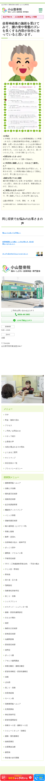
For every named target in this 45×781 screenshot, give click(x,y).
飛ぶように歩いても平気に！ (11, 233)
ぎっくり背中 (10, 548)
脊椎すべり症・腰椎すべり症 (16, 725)
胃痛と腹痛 (9, 531)
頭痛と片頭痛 (10, 488)
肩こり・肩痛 (10, 688)
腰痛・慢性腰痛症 (12, 736)
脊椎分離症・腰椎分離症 (14, 666)
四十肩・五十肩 (11, 580)
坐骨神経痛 (9, 693)
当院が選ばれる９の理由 (14, 447)
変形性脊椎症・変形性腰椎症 (16, 671)
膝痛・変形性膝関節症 (13, 612)
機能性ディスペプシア (13, 510)
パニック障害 (10, 515)
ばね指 (7, 682)
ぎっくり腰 (9, 655)
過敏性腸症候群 (11, 521)
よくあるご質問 (11, 452)
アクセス (8, 425)
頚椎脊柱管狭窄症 (12, 591)
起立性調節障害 (11, 504)
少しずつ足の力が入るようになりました (15, 254)
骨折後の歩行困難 (12, 758)
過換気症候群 (10, 499)
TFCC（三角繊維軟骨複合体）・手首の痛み (22, 564)
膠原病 (7, 752)
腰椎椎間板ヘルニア (13, 483)
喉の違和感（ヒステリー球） (16, 526)
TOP (6, 415)
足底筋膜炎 (9, 709)
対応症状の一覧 (11, 463)
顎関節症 (8, 585)
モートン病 (9, 698)
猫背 (7, 623)
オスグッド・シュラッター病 (16, 607)
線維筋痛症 (9, 741)
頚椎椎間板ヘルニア (13, 704)
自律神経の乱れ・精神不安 (15, 542)
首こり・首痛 (10, 596)
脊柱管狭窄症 (10, 715)
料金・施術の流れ (12, 420)
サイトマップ (10, 458)
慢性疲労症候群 (11, 494)
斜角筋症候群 (10, 634)
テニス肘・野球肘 (12, 569)
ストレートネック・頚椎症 (15, 731)
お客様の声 (9, 442)
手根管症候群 (10, 558)
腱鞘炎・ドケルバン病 (13, 553)
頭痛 (7, 677)
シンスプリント (11, 601)
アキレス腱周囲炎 (12, 661)
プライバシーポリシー (13, 468)
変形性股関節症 (11, 720)
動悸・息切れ (10, 537)
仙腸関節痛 (9, 639)
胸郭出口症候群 (11, 628)
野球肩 (7, 574)
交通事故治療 (10, 747)
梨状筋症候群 (10, 644)
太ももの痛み (10, 618)
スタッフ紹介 (10, 436)
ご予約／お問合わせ (13, 431)
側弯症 (7, 650)
